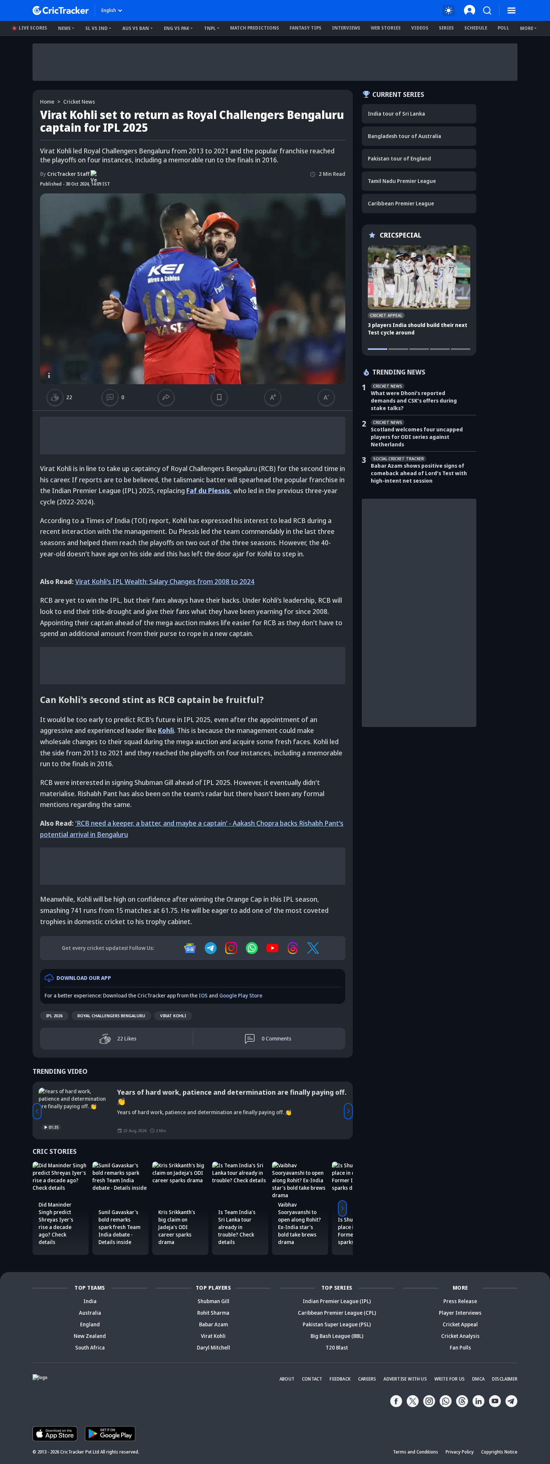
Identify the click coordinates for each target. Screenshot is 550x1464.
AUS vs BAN (135, 28)
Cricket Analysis (460, 1335)
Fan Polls (460, 1347)
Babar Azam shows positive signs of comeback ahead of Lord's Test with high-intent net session (419, 473)
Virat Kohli (173, 1015)
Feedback (340, 1379)
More (526, 28)
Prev (37, 1111)
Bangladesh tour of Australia (404, 136)
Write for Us (449, 1379)
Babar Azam (213, 1324)
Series (446, 28)
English (108, 10)
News (64, 28)
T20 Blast (337, 1347)
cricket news (79, 101)
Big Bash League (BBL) (337, 1335)
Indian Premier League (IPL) (337, 1301)
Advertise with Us (405, 1379)
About (286, 1379)
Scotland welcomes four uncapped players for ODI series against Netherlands (417, 437)
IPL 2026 (54, 1015)
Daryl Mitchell (213, 1347)
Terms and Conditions (415, 1452)
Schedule (475, 28)
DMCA (478, 1379)
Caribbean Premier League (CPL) (337, 1312)
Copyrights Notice (499, 1452)
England (90, 1324)
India (90, 1301)
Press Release (460, 1301)
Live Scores (33, 28)
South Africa (90, 1347)
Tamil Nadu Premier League (402, 180)
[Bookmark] (219, 397)
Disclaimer (504, 1379)
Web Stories (386, 28)
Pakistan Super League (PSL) (337, 1324)
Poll (503, 28)
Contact (312, 1379)
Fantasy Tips (305, 28)
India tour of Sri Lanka (396, 113)
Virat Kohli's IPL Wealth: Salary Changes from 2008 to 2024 (164, 581)
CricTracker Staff (64, 173)
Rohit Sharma (213, 1312)
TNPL (210, 28)
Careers (367, 1379)
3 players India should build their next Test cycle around (417, 328)
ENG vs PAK (176, 28)
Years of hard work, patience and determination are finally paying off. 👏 (231, 1097)
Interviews (346, 28)
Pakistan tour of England (399, 158)
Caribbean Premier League (401, 203)
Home (47, 101)
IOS (203, 995)
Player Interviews (460, 1312)
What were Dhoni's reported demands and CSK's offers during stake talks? (414, 400)
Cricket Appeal (460, 1324)
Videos (419, 28)
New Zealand (90, 1335)
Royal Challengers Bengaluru (111, 1015)
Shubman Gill (213, 1301)
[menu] (511, 10)
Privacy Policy (460, 1452)
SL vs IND (96, 28)
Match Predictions (254, 28)
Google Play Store (240, 995)
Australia (90, 1312)
